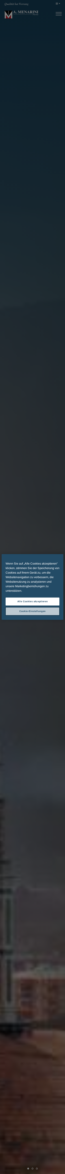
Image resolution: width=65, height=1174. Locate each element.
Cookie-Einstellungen (32, 611)
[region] (32, 587)
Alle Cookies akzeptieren (32, 601)
